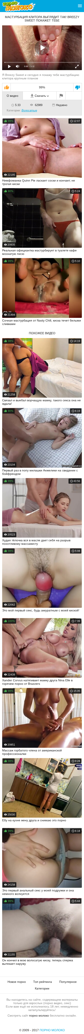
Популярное (68, 981)
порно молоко (39, 1015)
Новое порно (17, 981)
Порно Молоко (52, 1030)
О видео (12, 95)
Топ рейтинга (42, 981)
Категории (42, 988)
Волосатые (29, 110)
